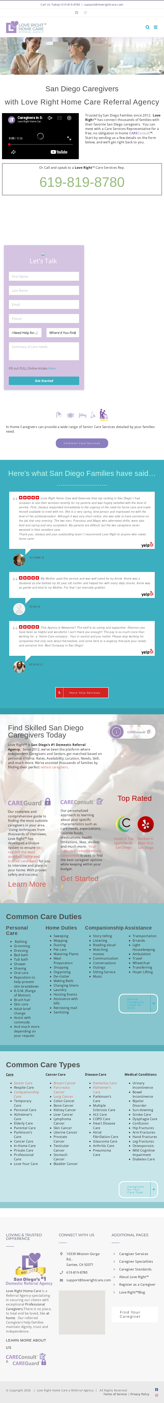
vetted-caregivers (54, 767)
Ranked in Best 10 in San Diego (146, 843)
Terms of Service (115, 1394)
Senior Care (23, 1083)
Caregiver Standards (135, 1269)
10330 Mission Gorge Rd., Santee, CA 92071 (83, 1259)
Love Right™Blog (132, 1292)
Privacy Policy (139, 1394)
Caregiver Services (133, 1254)
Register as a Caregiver (137, 1284)
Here (52, 368)
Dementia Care (105, 1083)
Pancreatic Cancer (62, 1089)
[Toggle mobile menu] (156, 27)
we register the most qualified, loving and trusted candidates (24, 854)
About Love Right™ (134, 1277)
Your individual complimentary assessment (81, 851)
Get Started (80, 878)
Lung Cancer (63, 1096)
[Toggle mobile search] (148, 27)
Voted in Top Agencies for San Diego (124, 843)
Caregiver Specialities (136, 1261)
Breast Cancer (65, 1083)
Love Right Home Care (23, 1291)
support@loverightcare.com (103, 4)
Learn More (28, 884)
